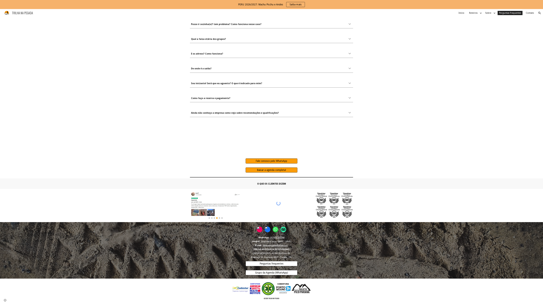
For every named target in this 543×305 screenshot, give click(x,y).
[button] (539, 13)
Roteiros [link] (473, 13)
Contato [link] (530, 13)
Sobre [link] (488, 13)
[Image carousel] (216, 205)
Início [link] (461, 13)
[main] (271, 24)
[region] (271, 4)
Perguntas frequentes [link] (510, 13)
